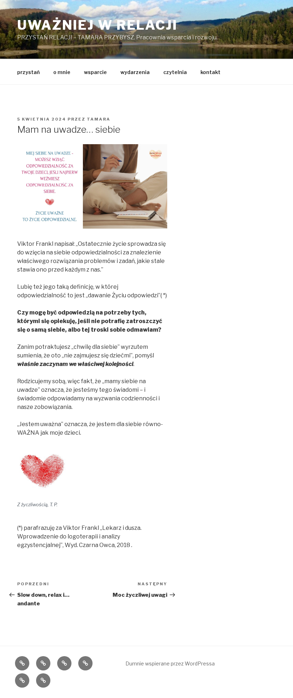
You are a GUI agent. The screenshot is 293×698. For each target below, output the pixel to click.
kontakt (210, 72)
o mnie (61, 72)
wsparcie (95, 72)
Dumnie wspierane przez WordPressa (170, 663)
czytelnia (175, 72)
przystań (28, 72)
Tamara (98, 119)
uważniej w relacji (97, 25)
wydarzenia (135, 72)
